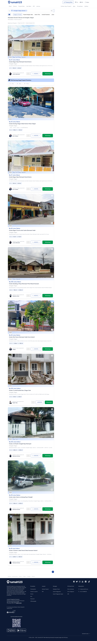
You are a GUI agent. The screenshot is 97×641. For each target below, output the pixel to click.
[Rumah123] (15, 2)
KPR (42, 591)
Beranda (9, 576)
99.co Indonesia (70, 589)
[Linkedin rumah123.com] (86, 581)
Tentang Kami (33, 589)
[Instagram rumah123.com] (80, 581)
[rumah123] (14, 582)
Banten (20, 576)
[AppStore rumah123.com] (11, 630)
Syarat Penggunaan (57, 591)
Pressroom (32, 598)
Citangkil (28, 576)
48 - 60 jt (26, 83)
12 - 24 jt (12, 83)
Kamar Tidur (37, 14)
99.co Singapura (70, 591)
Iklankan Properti (45, 589)
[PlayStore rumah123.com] (21, 630)
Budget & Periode (17, 14)
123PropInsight (33, 601)
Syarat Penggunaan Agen (58, 594)
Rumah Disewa (15, 576)
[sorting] (12, 14)
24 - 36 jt (19, 83)
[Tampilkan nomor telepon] (39, 73)
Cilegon (24, 576)
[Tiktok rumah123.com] (89, 581)
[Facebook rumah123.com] (74, 581)
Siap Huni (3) (21, 23)
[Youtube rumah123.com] (82, 581)
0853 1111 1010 (19, 603)
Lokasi (53, 14)
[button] (29, 10)
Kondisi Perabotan (46, 14)
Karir (31, 596)
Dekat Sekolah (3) (30, 23)
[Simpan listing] (52, 27)
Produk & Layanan (34, 591)
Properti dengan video (28, 14)
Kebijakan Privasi (56, 589)
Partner (31, 594)
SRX (68, 594)
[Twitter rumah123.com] (77, 581)
